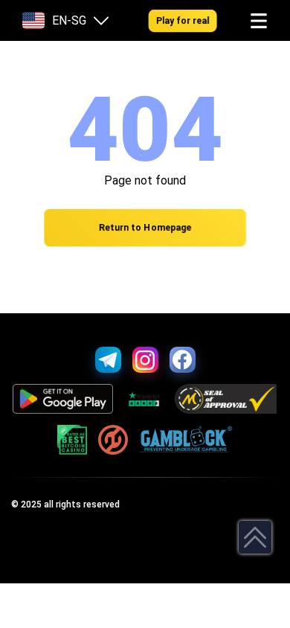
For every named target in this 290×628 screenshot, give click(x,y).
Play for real (182, 20)
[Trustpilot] (144, 399)
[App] (63, 399)
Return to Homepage (144, 227)
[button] (258, 21)
